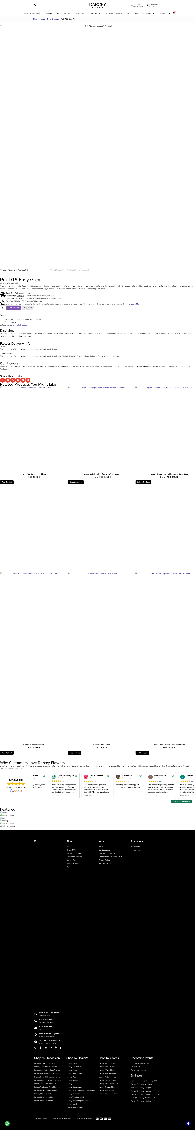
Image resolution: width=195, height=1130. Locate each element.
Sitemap (89, 1119)
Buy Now (28, 307)
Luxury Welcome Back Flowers (47, 1087)
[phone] (148, 5)
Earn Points (135, 846)
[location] (35, 1034)
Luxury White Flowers (108, 1070)
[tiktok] (61, 1047)
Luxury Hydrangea (74, 1073)
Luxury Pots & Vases (50, 19)
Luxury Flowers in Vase (43, 1094)
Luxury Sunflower (73, 1067)
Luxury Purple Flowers (108, 1080)
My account (135, 850)
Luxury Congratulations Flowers (47, 1070)
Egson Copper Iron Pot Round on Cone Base (169, 474)
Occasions (163, 13)
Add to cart (14, 307)
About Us (70, 846)
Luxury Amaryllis (73, 1080)
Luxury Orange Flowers (108, 1087)
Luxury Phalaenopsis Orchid (78, 1100)
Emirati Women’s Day (31, 13)
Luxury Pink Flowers (107, 1067)
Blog (68, 867)
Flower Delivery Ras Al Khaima (144, 1098)
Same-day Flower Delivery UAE (144, 1081)
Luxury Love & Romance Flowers (47, 1077)
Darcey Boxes (132, 13)
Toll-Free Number (46, 1020)
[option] (97, 146)
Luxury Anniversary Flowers (45, 1067)
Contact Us (71, 850)
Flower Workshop (138, 1070)
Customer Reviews (74, 857)
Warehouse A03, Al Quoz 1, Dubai (51, 1034)
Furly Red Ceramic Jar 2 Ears (34, 474)
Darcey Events (72, 860)
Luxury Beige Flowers (108, 1094)
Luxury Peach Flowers (108, 1073)
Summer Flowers (52, 13)
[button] (2, 380)
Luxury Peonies (72, 1070)
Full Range (146, 13)
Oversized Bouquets (74, 1107)
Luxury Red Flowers (107, 1063)
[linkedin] (46, 1047)
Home (35, 19)
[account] (132, 5)
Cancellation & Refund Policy (111, 857)
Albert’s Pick (80, 13)
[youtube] (51, 1047)
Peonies (67, 13)
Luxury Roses (72, 1063)
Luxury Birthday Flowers (44, 1063)
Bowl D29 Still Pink (101, 744)
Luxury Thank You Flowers (45, 1083)
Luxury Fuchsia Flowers (108, 1083)
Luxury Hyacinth (73, 1094)
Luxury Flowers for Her (43, 1100)
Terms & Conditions (107, 853)
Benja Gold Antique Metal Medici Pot (169, 744)
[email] (35, 1027)
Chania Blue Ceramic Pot (33, 744)
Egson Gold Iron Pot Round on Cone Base (101, 474)
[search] (35, 5)
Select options (76, 482)
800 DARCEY (155, 4)
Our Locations (104, 850)
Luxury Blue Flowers (107, 1090)
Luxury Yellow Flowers (108, 1077)
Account (136, 4)
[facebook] (41, 1047)
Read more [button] (40, 795)
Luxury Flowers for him (43, 1097)
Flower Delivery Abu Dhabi (142, 1084)
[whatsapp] (35, 1013)
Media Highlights (73, 853)
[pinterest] (56, 1047)
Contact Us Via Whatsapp (49, 1013)
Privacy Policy (104, 860)
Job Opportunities (106, 863)
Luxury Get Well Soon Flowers (47, 1073)
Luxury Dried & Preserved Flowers (80, 1090)
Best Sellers (95, 13)
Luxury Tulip (71, 1083)
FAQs (101, 846)
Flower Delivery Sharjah (141, 1087)
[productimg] (34, 428)
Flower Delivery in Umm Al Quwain (145, 1094)
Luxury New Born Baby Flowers (47, 1080)
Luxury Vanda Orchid (75, 1097)
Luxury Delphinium (74, 1077)
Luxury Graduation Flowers (45, 1090)
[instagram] (36, 1047)
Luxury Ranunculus (74, 1087)
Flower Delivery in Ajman (141, 1091)
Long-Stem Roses (73, 1104)
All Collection (72, 863)
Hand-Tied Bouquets (113, 13)
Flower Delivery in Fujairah (142, 1101)
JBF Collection (137, 1067)
